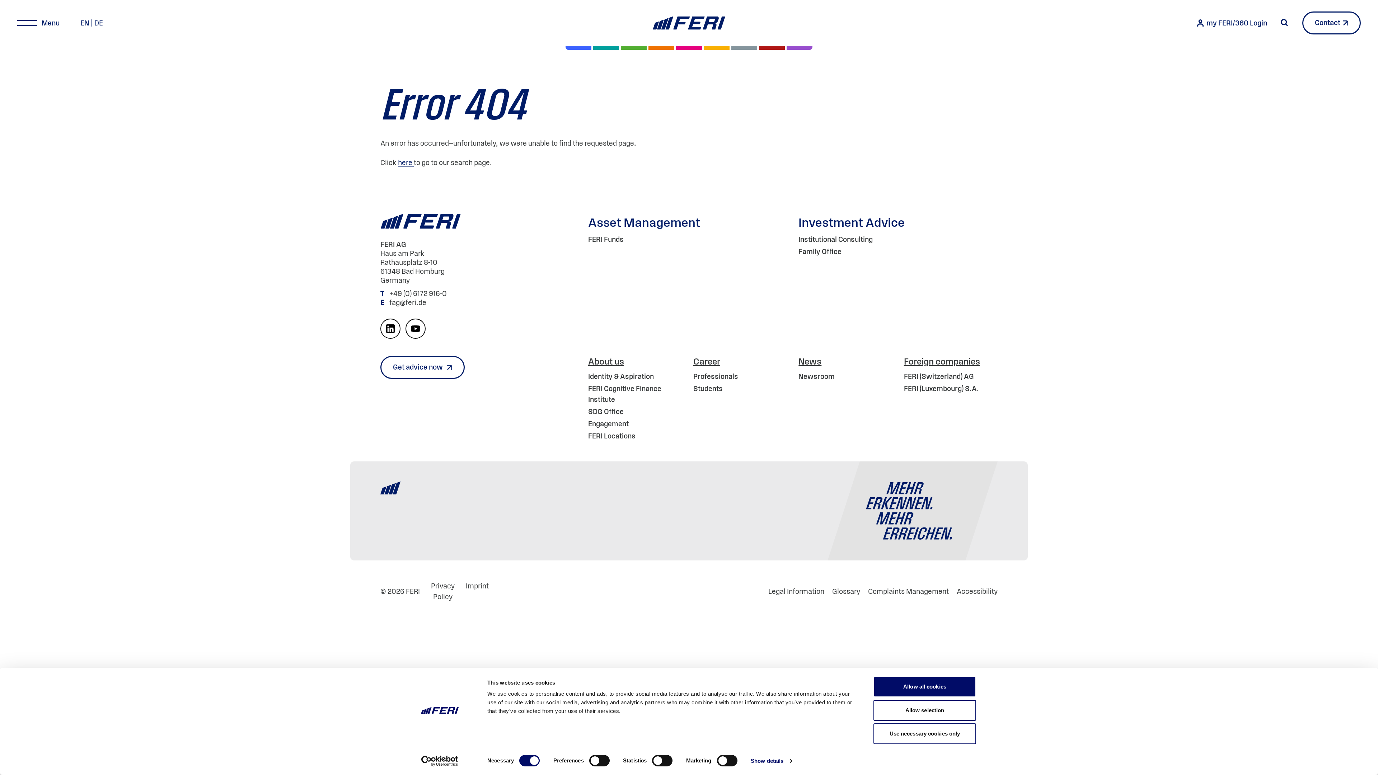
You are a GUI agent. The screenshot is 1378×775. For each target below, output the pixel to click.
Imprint (477, 586)
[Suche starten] (1284, 22)
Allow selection (925, 710)
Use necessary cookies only (925, 734)
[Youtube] (416, 329)
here (406, 162)
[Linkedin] (390, 329)
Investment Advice (851, 222)
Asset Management (644, 222)
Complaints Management (908, 591)
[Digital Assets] (689, 48)
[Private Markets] (606, 48)
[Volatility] (661, 48)
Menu (51, 23)
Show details (767, 761)
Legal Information (796, 591)
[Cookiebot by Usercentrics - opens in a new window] (439, 761)
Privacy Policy (443, 591)
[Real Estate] (799, 48)
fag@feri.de (407, 302)
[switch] (599, 760)
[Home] (688, 23)
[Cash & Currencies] (744, 48)
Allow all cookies (924, 687)
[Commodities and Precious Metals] (772, 48)
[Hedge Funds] (717, 48)
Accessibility (977, 591)
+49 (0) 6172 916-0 (418, 293)
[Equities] (578, 48)
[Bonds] (634, 48)
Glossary (846, 591)
